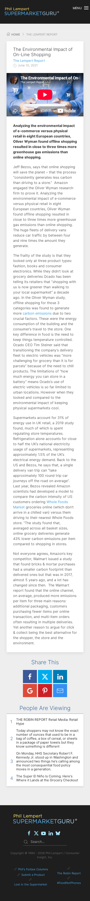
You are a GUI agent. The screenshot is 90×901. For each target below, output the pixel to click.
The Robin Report (69, 873)
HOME (15, 34)
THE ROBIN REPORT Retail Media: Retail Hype (47, 722)
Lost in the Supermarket (30, 884)
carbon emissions (37, 313)
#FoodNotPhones (69, 883)
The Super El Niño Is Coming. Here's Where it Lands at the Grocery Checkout (47, 778)
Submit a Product (33, 874)
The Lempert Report (29, 61)
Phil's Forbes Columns (33, 869)
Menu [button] (77, 8)
